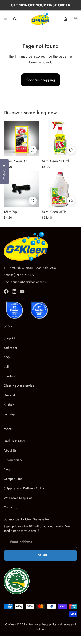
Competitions (13, 478)
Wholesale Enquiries (18, 497)
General (9, 395)
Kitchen (9, 404)
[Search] (15, 19)
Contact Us (11, 507)
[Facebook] (6, 291)
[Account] (66, 19)
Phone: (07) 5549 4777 (19, 274)
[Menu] (5, 19)
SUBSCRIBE (41, 555)
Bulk (6, 366)
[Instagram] (14, 291)
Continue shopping (40, 80)
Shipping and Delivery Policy (24, 488)
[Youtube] (22, 291)
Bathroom (10, 347)
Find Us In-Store (15, 441)
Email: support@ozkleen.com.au (25, 281)
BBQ (7, 357)
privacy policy (47, 624)
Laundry (9, 414)
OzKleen (11, 624)
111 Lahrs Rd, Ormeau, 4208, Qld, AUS (30, 267)
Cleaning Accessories (19, 385)
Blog (7, 469)
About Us (10, 450)
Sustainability (13, 460)
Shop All (9, 338)
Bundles (9, 376)
